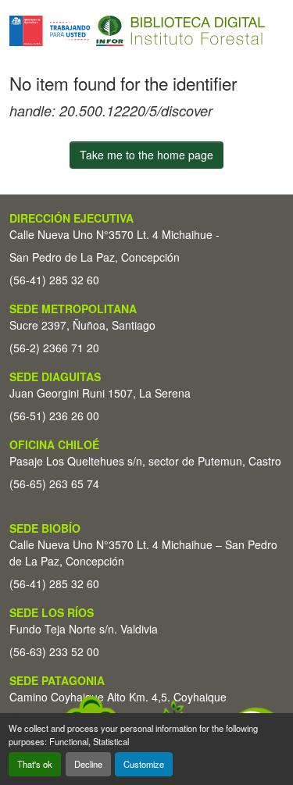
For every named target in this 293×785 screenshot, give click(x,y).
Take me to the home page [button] (146, 154)
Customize (143, 764)
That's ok (34, 764)
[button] (137, 31)
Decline (88, 764)
